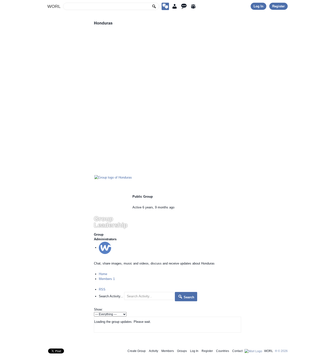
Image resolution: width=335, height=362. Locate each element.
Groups (182, 351)
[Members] (174, 6)
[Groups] (193, 6)
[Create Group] (165, 6)
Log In (258, 6)
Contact (237, 351)
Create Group (137, 351)
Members (107, 279)
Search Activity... (111, 296)
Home (103, 274)
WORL (54, 6)
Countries (222, 351)
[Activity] (184, 6)
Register (278, 6)
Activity (153, 351)
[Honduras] (113, 177)
